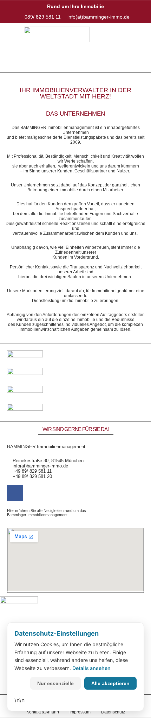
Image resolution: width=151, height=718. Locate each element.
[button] (75, 62)
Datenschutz (113, 712)
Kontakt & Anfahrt (42, 712)
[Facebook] (15, 493)
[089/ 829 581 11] (41, 17)
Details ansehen (91, 668)
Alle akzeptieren (110, 683)
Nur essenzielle (55, 683)
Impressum (80, 712)
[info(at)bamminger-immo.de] (97, 17)
